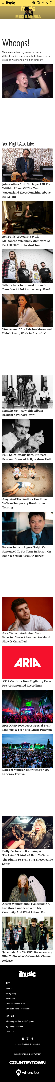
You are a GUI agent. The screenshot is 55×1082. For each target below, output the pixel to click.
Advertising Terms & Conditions (17, 1008)
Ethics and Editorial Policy (15, 1003)
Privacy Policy (11, 993)
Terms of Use (10, 998)
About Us (9, 988)
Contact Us (10, 1031)
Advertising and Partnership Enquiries (20, 1021)
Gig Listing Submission (14, 1026)
